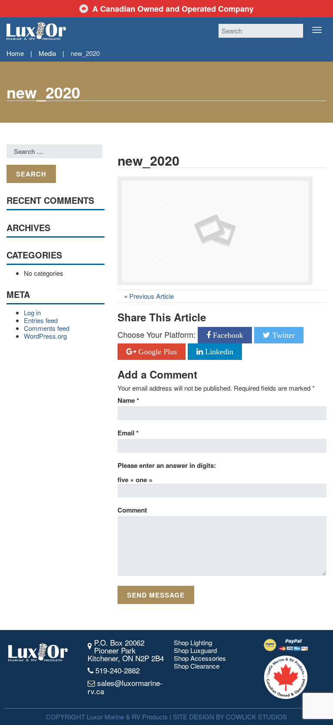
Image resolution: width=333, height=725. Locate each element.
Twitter (282, 335)
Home (15, 53)
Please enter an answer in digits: (167, 465)
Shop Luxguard (195, 650)
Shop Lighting (193, 643)
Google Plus (156, 352)
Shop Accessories (200, 658)
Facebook (227, 335)
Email (128, 433)
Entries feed (41, 320)
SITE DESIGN (193, 716)
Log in (32, 312)
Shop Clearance (196, 666)
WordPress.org (45, 335)
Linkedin (218, 352)
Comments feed (46, 328)
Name (128, 400)
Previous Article (151, 295)
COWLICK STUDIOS (256, 716)
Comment (132, 510)
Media (47, 53)
